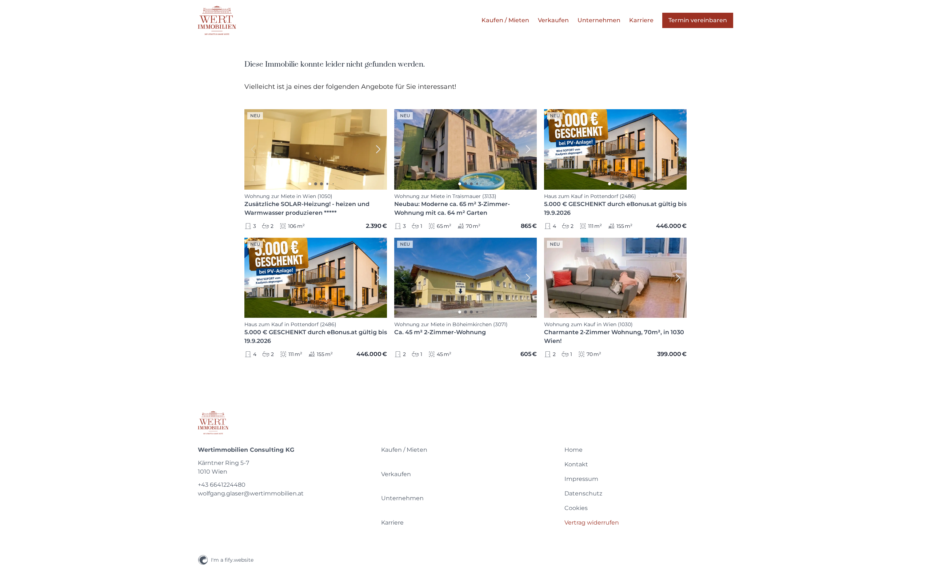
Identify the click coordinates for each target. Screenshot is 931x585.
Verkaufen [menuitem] (553, 20)
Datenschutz (583, 493)
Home (573, 449)
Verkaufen (396, 474)
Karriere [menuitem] (641, 20)
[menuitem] (465, 450)
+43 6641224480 (221, 484)
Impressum (581, 478)
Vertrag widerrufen (591, 522)
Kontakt (576, 464)
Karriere (392, 522)
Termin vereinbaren (697, 20)
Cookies (576, 508)
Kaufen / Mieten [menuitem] (505, 20)
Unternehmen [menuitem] (599, 20)
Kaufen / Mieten (404, 449)
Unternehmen (402, 498)
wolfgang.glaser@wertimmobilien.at (251, 493)
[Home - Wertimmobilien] (217, 20)
